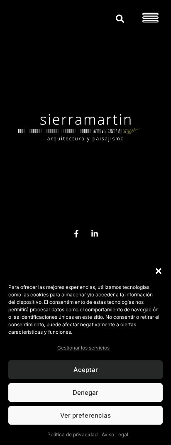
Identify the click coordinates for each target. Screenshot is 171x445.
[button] (158, 271)
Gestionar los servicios (83, 348)
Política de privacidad (72, 434)
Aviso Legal (115, 434)
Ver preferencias (85, 415)
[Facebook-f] (77, 234)
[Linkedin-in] (94, 234)
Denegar (85, 392)
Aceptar (85, 370)
